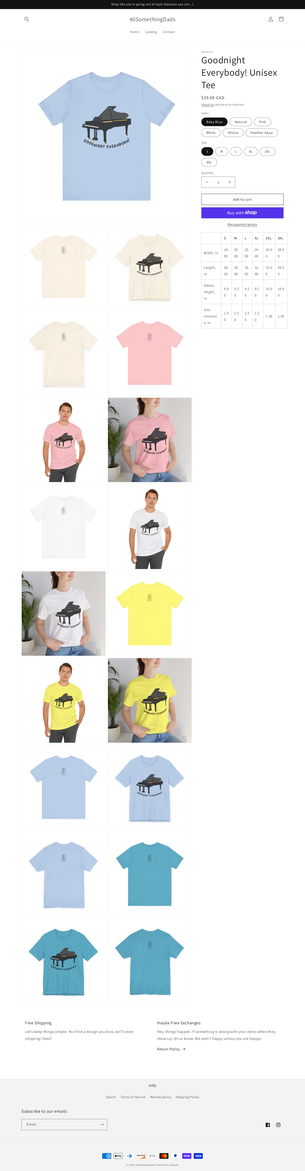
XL (251, 151)
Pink (262, 121)
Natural (241, 121)
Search (111, 1097)
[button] (26, 19)
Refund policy (160, 1097)
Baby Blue (214, 121)
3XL (209, 162)
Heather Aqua (261, 132)
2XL (267, 151)
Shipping (207, 104)
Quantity (207, 173)
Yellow (233, 132)
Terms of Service (133, 1097)
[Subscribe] (102, 1124)
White (211, 132)
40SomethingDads (145, 1164)
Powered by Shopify (167, 1164)
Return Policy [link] (168, 1049)
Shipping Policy (187, 1097)
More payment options (242, 224)
